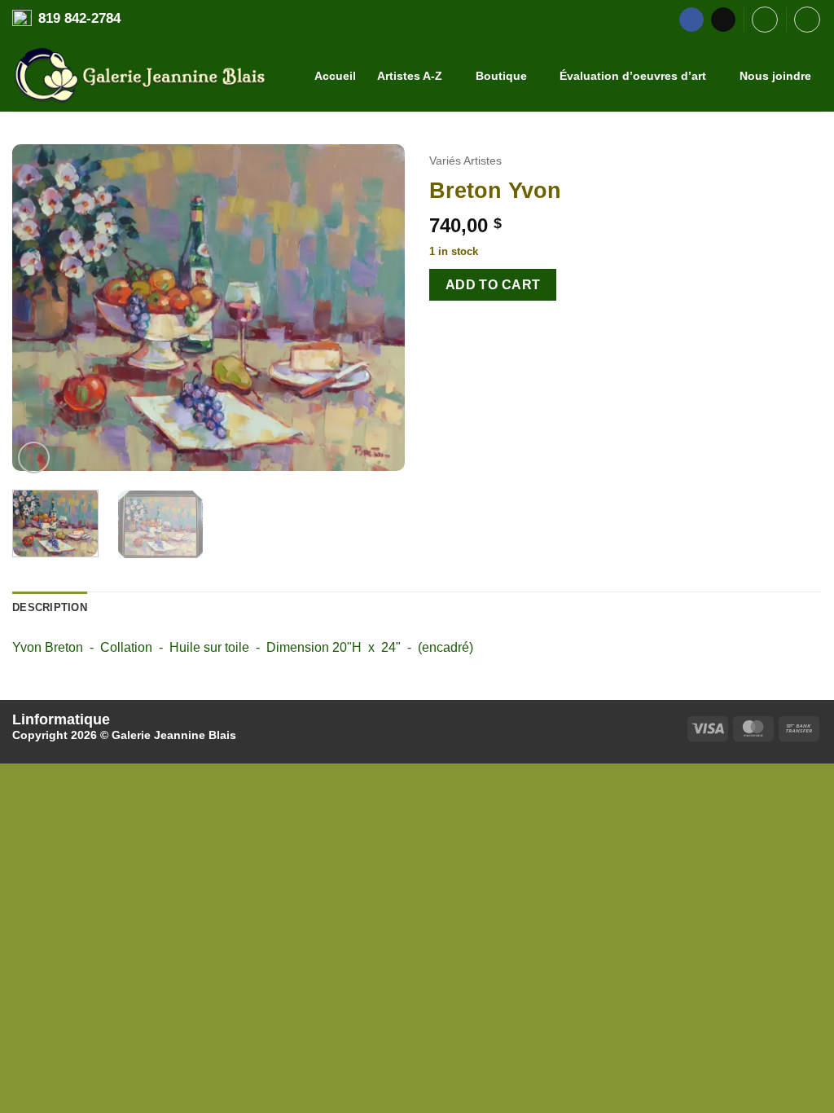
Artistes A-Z (409, 75)
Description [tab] (49, 607)
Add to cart (493, 285)
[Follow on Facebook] (691, 20)
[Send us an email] (723, 20)
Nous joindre (775, 75)
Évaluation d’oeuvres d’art (633, 75)
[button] (765, 20)
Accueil (335, 75)
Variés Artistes (465, 161)
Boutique (501, 75)
